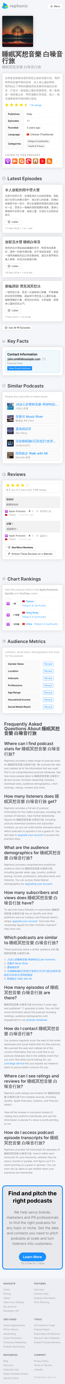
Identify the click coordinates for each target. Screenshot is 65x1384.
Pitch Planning (41, 1302)
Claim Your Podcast (13, 1302)
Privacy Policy (41, 1361)
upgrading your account (38, 883)
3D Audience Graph (44, 1325)
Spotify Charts (11, 1378)
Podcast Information (45, 1298)
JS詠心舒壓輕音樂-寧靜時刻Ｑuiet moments (37, 404)
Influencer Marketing (14, 1342)
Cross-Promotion (12, 1338)
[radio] (6, 105)
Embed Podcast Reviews (47, 1342)
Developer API (11, 1310)
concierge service (14, 1063)
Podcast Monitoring (14, 1346)
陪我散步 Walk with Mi (32, 453)
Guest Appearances (14, 1325)
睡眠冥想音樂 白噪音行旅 (21, 67)
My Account (9, 1306)
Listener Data (41, 1293)
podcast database (36, 1019)
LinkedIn (38, 1369)
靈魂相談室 (23, 429)
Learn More (32, 1257)
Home (6, 1289)
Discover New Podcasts (47, 1338)
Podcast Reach (42, 1329)
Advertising (9, 1333)
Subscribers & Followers (47, 1333)
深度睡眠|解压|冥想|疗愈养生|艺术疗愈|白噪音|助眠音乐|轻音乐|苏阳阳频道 (37, 441)
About (6, 1298)
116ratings (35, 105)
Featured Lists (11, 1369)
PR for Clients (10, 1329)
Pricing (7, 1293)
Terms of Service (43, 1365)
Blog (5, 1361)
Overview (39, 1289)
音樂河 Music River (29, 416)
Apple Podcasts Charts (15, 1373)
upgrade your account (30, 834)
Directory (8, 1365)
